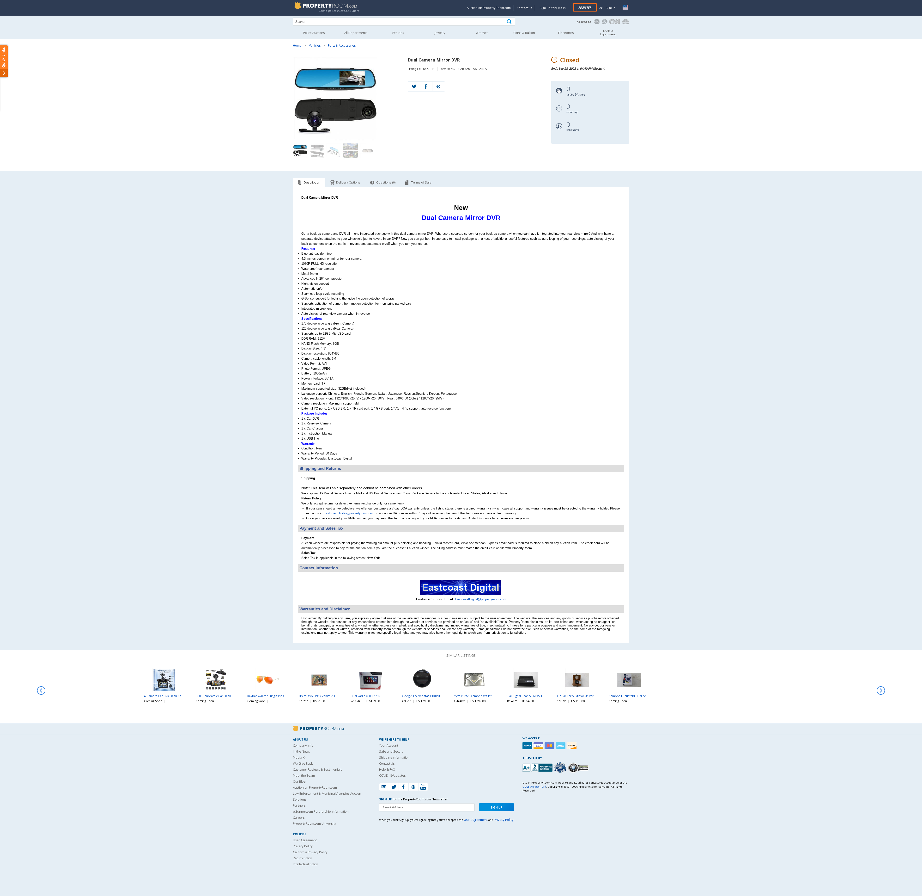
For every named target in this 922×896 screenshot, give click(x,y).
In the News (301, 751)
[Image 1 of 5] (346, 99)
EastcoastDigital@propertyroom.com (349, 513)
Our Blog (299, 781)
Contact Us (524, 8)
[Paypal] (528, 745)
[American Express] (561, 745)
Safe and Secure (391, 751)
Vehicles (315, 45)
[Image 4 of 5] (350, 150)
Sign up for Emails (553, 8)
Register (584, 7)
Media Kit (299, 757)
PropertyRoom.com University (314, 823)
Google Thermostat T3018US (422, 696)
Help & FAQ (387, 769)
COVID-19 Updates (392, 775)
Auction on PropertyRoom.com (489, 8)
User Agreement (305, 840)
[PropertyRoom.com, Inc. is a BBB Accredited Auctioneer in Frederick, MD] (538, 767)
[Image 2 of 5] (317, 150)
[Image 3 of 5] (334, 150)
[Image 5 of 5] (367, 150)
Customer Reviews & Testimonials (317, 769)
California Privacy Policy (310, 852)
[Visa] (539, 745)
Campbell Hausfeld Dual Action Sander (635, 696)
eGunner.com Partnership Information (321, 811)
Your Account (388, 745)
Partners (299, 805)
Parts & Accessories (342, 45)
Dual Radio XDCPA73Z (365, 696)
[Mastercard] (550, 745)
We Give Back (303, 763)
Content (4, 61)
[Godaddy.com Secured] (579, 767)
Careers (299, 817)
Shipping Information (394, 757)
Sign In (610, 8)
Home (297, 45)
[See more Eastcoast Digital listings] (461, 594)
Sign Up (497, 807)
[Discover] (572, 745)
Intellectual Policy (305, 864)
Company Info (303, 745)
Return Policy (302, 858)
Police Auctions (314, 33)
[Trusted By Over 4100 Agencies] (561, 767)
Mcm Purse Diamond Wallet (472, 696)
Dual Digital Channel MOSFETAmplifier (531, 696)
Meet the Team (304, 775)
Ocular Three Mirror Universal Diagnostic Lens (588, 696)
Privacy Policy (303, 846)
